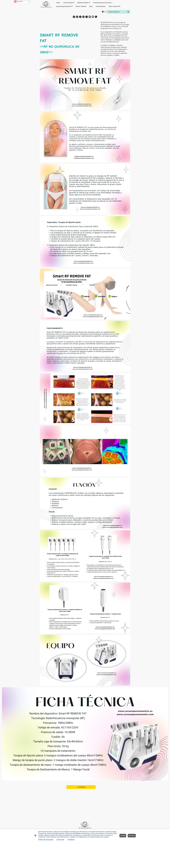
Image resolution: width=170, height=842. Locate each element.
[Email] (93, 17)
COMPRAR (81, 787)
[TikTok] (80, 17)
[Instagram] (77, 17)
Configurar (71, 839)
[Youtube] (90, 17)
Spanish (20, 1)
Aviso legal (60, 839)
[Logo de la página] (46, 4)
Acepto (122, 835)
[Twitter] (86, 17)
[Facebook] (74, 17)
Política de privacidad (45, 839)
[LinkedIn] (83, 17)
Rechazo (132, 835)
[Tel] (96, 17)
